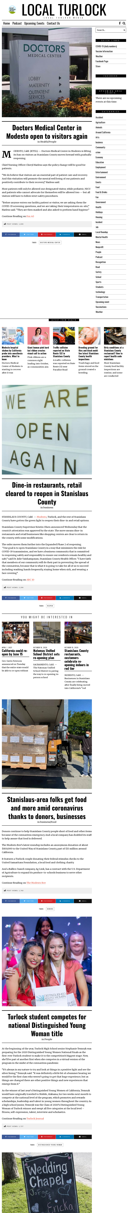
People (52, 141)
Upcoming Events (34, 23)
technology (100, 291)
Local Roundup (102, 232)
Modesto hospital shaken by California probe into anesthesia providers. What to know (12, 353)
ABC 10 (30, 579)
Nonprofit (100, 247)
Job (97, 227)
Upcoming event (102, 301)
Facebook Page (102, 61)
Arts (97, 137)
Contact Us (53, 23)
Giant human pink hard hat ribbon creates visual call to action (38, 350)
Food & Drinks (101, 192)
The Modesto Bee (36, 882)
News (98, 242)
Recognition (101, 262)
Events (98, 182)
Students (99, 287)
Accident (99, 117)
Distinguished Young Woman (50, 1145)
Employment (101, 167)
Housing (99, 217)
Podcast (17, 23)
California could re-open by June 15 (15, 652)
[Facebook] (120, 23)
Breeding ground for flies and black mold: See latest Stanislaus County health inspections (88, 353)
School (98, 277)
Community (100, 147)
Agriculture (100, 122)
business (99, 142)
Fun (97, 197)
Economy (99, 157)
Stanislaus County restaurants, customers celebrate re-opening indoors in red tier (76, 659)
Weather (99, 56)
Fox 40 (30, 216)
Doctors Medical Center (50, 242)
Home (6, 23)
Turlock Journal (35, 1118)
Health (44, 141)
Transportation (102, 296)
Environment (101, 177)
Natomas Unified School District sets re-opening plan (46, 654)
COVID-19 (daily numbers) (106, 46)
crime (98, 152)
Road (98, 267)
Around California (103, 132)
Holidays (99, 212)
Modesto (42, 516)
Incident (99, 222)
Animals (99, 127)
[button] (123, 30)
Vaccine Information (104, 51)
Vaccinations (101, 306)
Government (101, 202)
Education (100, 162)
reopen (50, 606)
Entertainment (102, 172)
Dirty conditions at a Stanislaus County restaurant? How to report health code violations (114, 353)
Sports (98, 282)
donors (50, 909)
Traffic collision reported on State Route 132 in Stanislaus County (61, 352)
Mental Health (102, 237)
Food (98, 187)
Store (98, 66)
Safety (98, 272)
